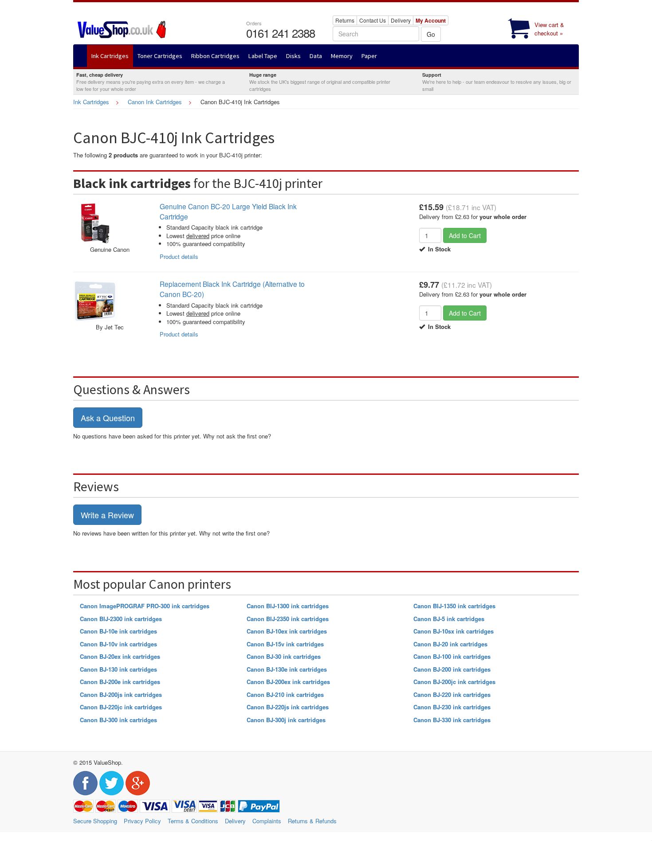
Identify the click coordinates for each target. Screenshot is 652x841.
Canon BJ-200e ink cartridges (120, 681)
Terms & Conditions (193, 821)
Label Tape (262, 56)
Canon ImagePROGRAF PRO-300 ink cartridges (144, 606)
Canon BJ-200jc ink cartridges (454, 681)
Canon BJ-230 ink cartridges (452, 707)
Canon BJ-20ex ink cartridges (120, 656)
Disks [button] (293, 56)
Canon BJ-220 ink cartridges (452, 694)
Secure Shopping (95, 821)
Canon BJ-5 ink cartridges (448, 618)
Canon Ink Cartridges (155, 102)
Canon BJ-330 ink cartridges (452, 720)
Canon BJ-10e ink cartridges (118, 631)
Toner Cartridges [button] (159, 56)
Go (431, 34)
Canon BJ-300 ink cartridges (118, 720)
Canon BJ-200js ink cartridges (121, 694)
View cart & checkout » (549, 28)
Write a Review (107, 514)
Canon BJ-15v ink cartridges (285, 644)
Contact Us (372, 20)
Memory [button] (342, 56)
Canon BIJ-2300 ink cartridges (121, 618)
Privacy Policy (142, 821)
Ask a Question (108, 417)
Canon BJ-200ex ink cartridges (288, 681)
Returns (344, 20)
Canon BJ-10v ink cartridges (118, 644)
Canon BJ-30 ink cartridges (284, 656)
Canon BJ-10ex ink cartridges (287, 631)
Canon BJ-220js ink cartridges (288, 707)
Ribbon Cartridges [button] (215, 56)
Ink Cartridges (91, 102)
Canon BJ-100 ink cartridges (452, 656)
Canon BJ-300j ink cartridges (286, 720)
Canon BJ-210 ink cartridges (285, 694)
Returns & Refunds (312, 821)
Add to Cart (465, 235)
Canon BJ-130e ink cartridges (287, 669)
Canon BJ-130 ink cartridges (118, 669)
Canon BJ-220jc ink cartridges (121, 707)
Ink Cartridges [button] (110, 56)
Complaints (266, 821)
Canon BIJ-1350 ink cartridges (454, 606)
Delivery (401, 20)
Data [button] (316, 56)
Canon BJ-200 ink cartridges (452, 669)
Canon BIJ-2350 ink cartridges (288, 618)
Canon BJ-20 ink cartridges (450, 644)
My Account (431, 20)
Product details (179, 256)
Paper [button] (369, 56)
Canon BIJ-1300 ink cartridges (288, 606)
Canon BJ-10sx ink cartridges (453, 631)
